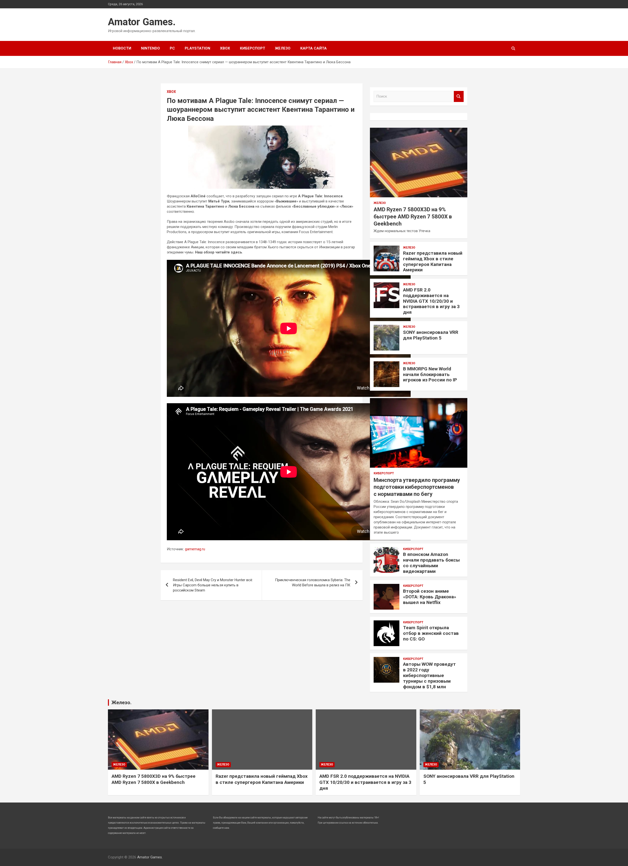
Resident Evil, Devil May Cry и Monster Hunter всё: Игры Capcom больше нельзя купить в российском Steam (213, 585)
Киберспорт (252, 48)
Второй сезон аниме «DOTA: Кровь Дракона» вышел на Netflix (429, 596)
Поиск (459, 96)
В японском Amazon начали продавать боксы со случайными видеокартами (431, 563)
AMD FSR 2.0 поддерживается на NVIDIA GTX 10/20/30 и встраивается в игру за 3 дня (431, 301)
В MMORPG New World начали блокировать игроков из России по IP (430, 374)
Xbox (225, 48)
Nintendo (150, 48)
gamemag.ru (195, 549)
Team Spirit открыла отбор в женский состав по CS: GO (431, 633)
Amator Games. (142, 22)
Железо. (121, 702)
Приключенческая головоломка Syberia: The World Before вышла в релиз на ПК (312, 582)
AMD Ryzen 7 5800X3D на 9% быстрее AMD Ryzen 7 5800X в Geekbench (413, 216)
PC (172, 48)
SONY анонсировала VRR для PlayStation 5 (430, 335)
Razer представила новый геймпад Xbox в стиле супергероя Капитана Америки (432, 261)
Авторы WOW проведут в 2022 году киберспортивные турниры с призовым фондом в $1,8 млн (429, 675)
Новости (122, 48)
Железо (282, 48)
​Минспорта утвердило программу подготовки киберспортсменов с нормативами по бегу (417, 487)
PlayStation (197, 48)
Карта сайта (313, 48)
